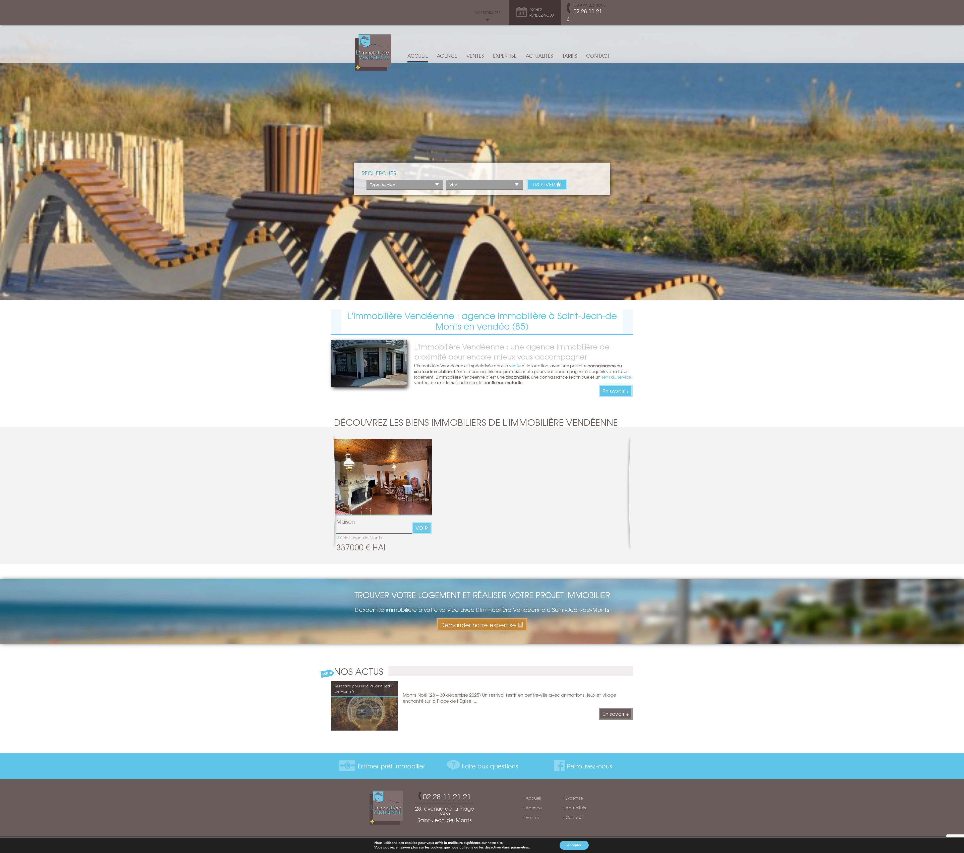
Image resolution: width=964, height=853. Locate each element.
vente (515, 366)
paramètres (520, 847)
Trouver (544, 184)
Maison (345, 521)
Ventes (475, 55)
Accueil (417, 55)
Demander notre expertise (478, 625)
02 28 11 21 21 (584, 14)
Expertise (505, 55)
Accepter (574, 845)
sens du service (616, 377)
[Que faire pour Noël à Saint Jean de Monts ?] (364, 705)
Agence (447, 55)
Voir (421, 527)
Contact (598, 55)
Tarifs (569, 55)
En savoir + (615, 391)
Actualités (539, 55)
